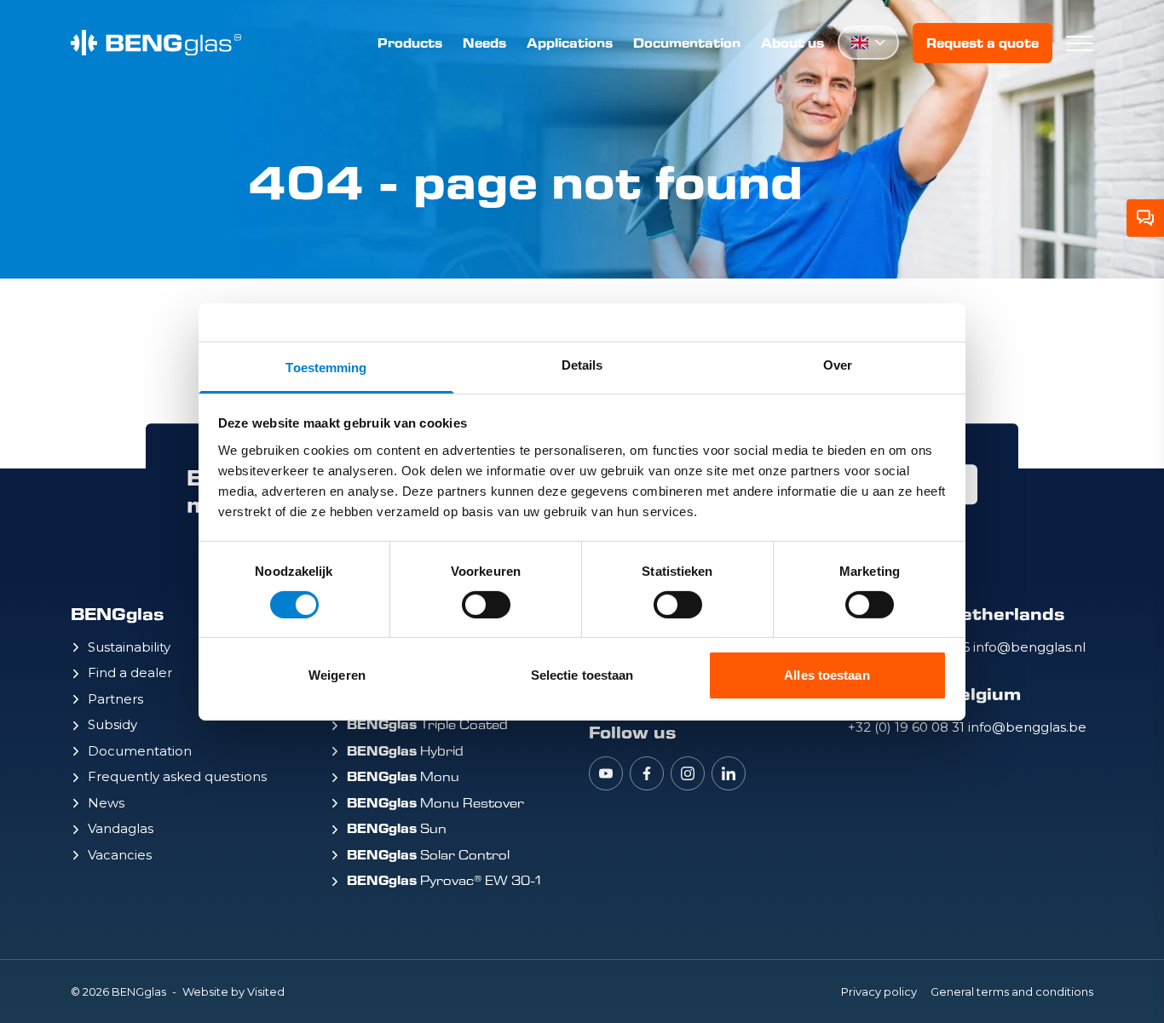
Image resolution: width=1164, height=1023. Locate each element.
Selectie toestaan (582, 675)
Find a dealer (130, 672)
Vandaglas (120, 828)
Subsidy (112, 724)
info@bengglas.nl (1029, 647)
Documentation (686, 43)
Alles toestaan (826, 675)
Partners (115, 699)
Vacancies (120, 855)
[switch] (486, 604)
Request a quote (982, 43)
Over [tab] (837, 364)
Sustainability (129, 647)
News (106, 803)
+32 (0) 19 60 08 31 (908, 727)
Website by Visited (233, 991)
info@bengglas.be (1027, 727)
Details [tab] (582, 364)
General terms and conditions (1012, 991)
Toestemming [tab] (325, 366)
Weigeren (337, 675)
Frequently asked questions (177, 776)
